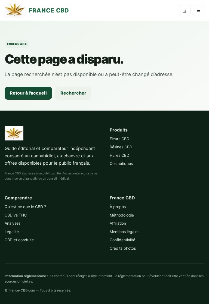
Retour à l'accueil (28, 93)
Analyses (12, 223)
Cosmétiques (121, 163)
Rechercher (73, 93)
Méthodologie (122, 215)
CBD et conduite (19, 239)
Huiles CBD (119, 155)
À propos (118, 206)
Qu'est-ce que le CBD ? (25, 206)
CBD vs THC (16, 215)
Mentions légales (124, 231)
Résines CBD (121, 147)
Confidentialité (122, 239)
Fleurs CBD (119, 138)
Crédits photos (123, 248)
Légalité (12, 231)
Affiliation (118, 223)
